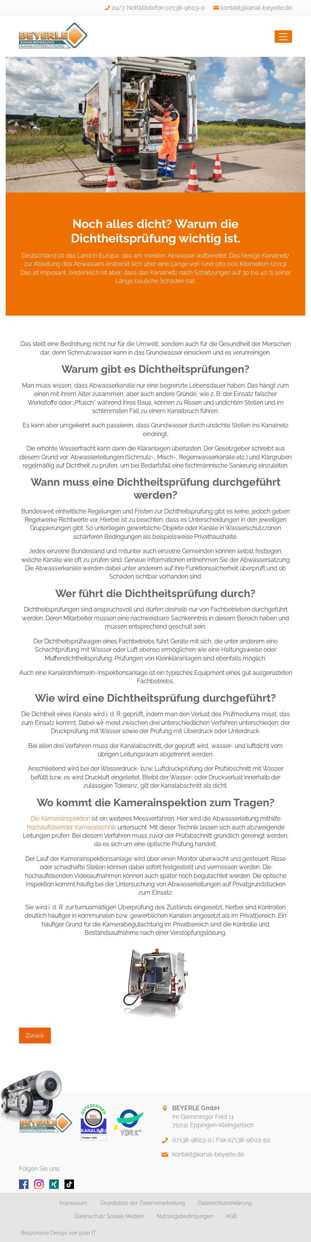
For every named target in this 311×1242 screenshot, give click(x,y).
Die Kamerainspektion (60, 818)
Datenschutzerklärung (225, 1203)
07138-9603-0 (192, 1139)
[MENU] (283, 36)
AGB (231, 1216)
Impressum (73, 1203)
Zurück (35, 1035)
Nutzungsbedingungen (185, 1216)
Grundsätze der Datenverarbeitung (142, 1203)
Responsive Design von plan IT (58, 1233)
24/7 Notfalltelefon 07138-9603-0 (158, 8)
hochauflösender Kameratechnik (71, 827)
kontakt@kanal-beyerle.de (256, 8)
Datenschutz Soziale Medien (109, 1216)
